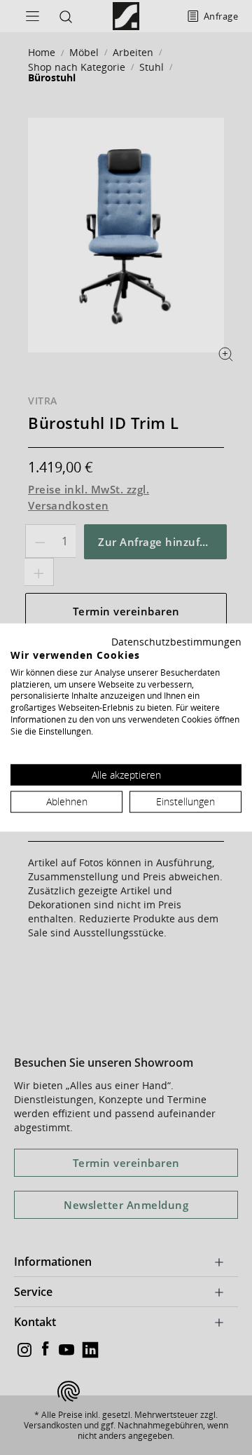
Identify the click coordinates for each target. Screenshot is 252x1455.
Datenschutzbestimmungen (176, 641)
